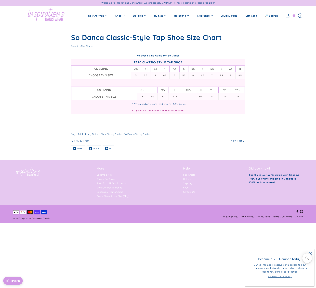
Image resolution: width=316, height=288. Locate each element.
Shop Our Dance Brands (109, 187)
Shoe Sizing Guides (112, 134)
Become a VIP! (104, 174)
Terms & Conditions (282, 216)
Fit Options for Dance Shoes (145, 110)
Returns (187, 179)
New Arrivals (96, 15)
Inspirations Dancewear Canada (35, 218)
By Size (158, 15)
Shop (118, 15)
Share (96, 148)
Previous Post (81, 140)
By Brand (180, 15)
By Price (138, 15)
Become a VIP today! (280, 276)
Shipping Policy (230, 216)
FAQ (185, 187)
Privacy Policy (264, 216)
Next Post (236, 140)
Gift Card (251, 15)
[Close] (310, 253)
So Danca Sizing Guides (137, 134)
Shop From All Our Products (111, 183)
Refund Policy (247, 216)
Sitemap (299, 216)
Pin (110, 148)
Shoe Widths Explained (173, 110)
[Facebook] (297, 211)
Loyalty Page (229, 15)
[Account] (287, 15)
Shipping (187, 183)
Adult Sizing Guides (89, 134)
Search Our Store (106, 179)
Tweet (80, 148)
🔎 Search (271, 15)
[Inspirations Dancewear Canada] (46, 15)
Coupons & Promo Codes (110, 191)
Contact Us (189, 191)
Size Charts (87, 46)
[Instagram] (301, 211)
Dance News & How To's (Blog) (113, 196)
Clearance (203, 15)
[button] (307, 258)
